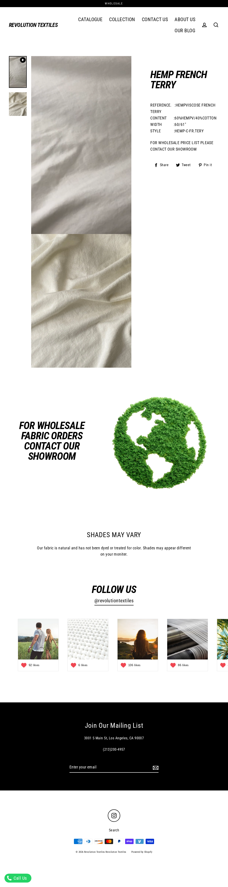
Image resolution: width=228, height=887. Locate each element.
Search (114, 830)
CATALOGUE (90, 19)
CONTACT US (155, 19)
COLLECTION (122, 19)
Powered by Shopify (141, 852)
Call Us (19, 878)
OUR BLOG (185, 30)
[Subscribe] (155, 767)
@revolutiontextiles (114, 600)
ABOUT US (185, 19)
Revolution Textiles (33, 25)
